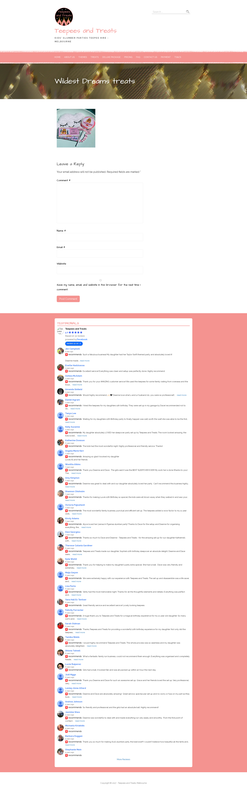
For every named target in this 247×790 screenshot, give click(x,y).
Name (61, 231)
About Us (69, 57)
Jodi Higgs (70, 674)
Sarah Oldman (72, 623)
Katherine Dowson (75, 440)
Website (61, 264)
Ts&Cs (177, 57)
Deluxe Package (111, 57)
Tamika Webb (72, 637)
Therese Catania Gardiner (78, 545)
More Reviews (123, 759)
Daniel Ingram (72, 400)
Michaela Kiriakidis (75, 725)
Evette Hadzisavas (75, 365)
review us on (73, 343)
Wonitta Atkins (73, 464)
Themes (82, 57)
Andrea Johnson (73, 701)
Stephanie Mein (73, 749)
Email (61, 247)
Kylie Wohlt (71, 559)
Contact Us (150, 57)
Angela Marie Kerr (74, 451)
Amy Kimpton (72, 478)
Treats (95, 57)
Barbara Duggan (73, 736)
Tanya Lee (70, 413)
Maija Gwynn (71, 572)
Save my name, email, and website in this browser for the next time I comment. (98, 287)
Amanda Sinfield (73, 389)
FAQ (138, 57)
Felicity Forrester (74, 610)
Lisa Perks (70, 586)
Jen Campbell (72, 349)
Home (57, 57)
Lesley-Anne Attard (75, 688)
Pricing (128, 57)
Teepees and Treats (86, 30)
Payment (166, 57)
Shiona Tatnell (72, 650)
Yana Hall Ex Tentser (75, 599)
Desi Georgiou (72, 532)
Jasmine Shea (72, 712)
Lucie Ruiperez (73, 664)
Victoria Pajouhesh (75, 505)
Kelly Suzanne (72, 427)
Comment (63, 180)
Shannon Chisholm (75, 491)
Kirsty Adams (72, 518)
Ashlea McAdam (73, 376)
